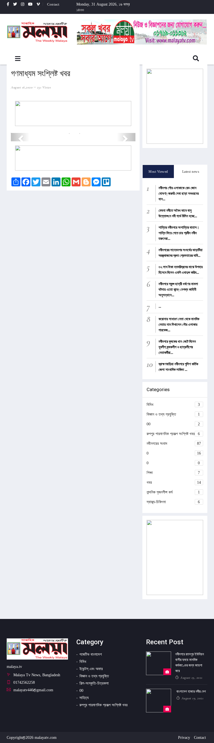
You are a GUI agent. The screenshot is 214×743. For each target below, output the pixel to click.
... (160, 306)
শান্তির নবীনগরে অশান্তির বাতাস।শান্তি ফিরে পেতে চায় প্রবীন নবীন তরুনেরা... (179, 233)
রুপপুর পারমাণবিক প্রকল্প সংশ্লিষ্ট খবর (173, 433)
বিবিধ (173, 404)
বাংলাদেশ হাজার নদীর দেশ (191, 691)
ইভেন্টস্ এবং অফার (91, 668)
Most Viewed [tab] (158, 171)
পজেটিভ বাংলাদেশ (90, 654)
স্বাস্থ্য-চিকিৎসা (173, 501)
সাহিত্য (84, 697)
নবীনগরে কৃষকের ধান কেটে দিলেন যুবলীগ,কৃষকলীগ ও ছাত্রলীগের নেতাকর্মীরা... (177, 347)
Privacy (184, 737)
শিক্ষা (173, 472)
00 (173, 424)
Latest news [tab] (191, 171)
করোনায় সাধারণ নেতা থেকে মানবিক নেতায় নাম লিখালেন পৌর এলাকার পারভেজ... (179, 324)
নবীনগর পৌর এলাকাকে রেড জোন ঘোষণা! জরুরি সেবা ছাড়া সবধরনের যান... (179, 193)
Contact (53, 4)
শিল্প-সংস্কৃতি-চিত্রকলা (94, 683)
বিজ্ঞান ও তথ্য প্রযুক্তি (173, 414)
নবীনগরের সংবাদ (174, 443)
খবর (174, 482)
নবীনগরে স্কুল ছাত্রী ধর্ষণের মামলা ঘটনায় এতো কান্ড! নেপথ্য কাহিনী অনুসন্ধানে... (178, 289)
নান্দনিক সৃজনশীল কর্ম (173, 492)
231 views (44, 87)
